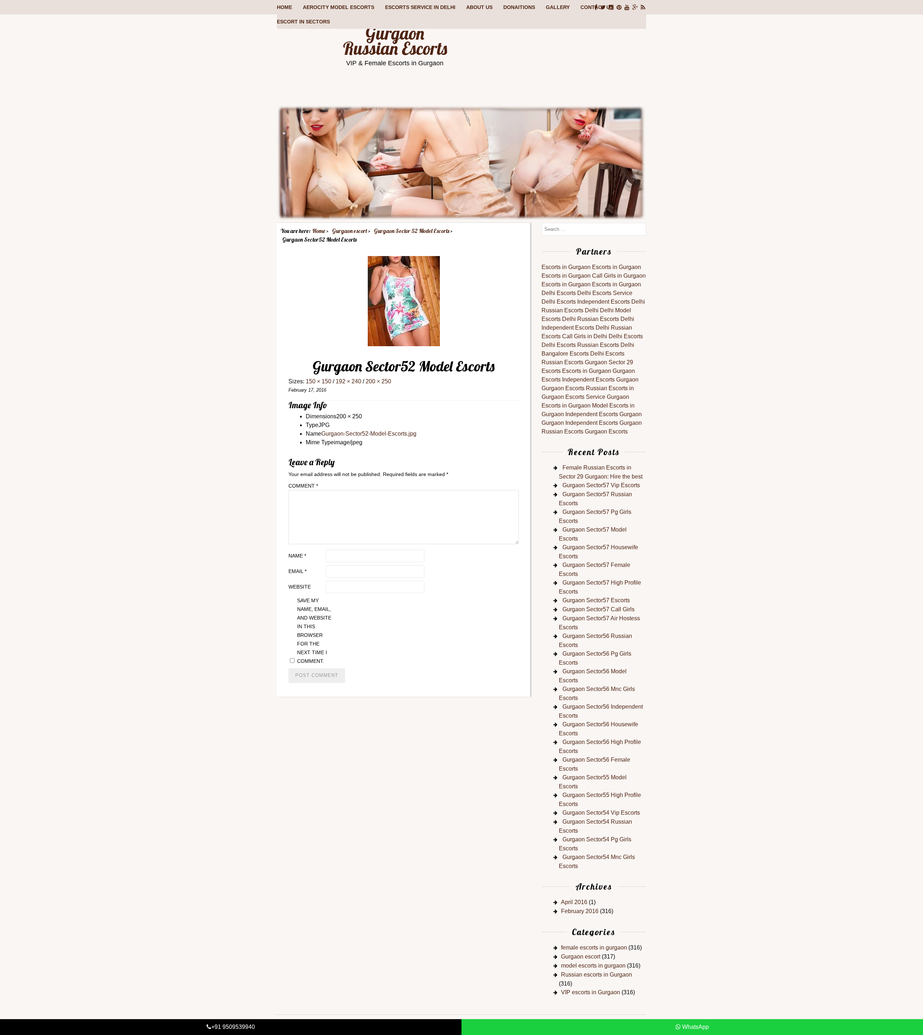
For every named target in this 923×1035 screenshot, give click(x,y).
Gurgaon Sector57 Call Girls (598, 609)
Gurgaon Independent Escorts (580, 423)
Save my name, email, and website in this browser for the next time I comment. (314, 631)
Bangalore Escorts (565, 354)
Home (284, 7)
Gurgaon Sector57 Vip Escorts (601, 485)
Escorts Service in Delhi (420, 7)
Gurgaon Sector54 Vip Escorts (601, 813)
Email (297, 571)
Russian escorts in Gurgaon (596, 975)
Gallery (558, 7)
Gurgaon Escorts (563, 388)
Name (297, 556)
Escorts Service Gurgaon (597, 397)
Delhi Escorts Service (604, 293)
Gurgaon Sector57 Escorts (596, 600)
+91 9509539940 (233, 1027)
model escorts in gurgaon (593, 966)
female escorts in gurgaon (594, 947)
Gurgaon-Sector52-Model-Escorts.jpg (368, 434)
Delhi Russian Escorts (590, 319)
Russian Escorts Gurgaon (574, 362)
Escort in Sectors (303, 22)
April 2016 (574, 902)
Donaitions (519, 7)
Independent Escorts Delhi (611, 302)
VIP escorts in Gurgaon (590, 992)
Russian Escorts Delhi (570, 310)
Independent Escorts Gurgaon (600, 379)
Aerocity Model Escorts (338, 7)
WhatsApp (695, 1027)
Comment (303, 486)
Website (299, 587)
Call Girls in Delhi (584, 336)
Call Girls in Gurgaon (619, 276)
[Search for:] (594, 229)
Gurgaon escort (580, 956)
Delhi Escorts (559, 293)
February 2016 (580, 911)
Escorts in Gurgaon (566, 267)
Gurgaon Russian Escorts (395, 40)
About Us (479, 7)
